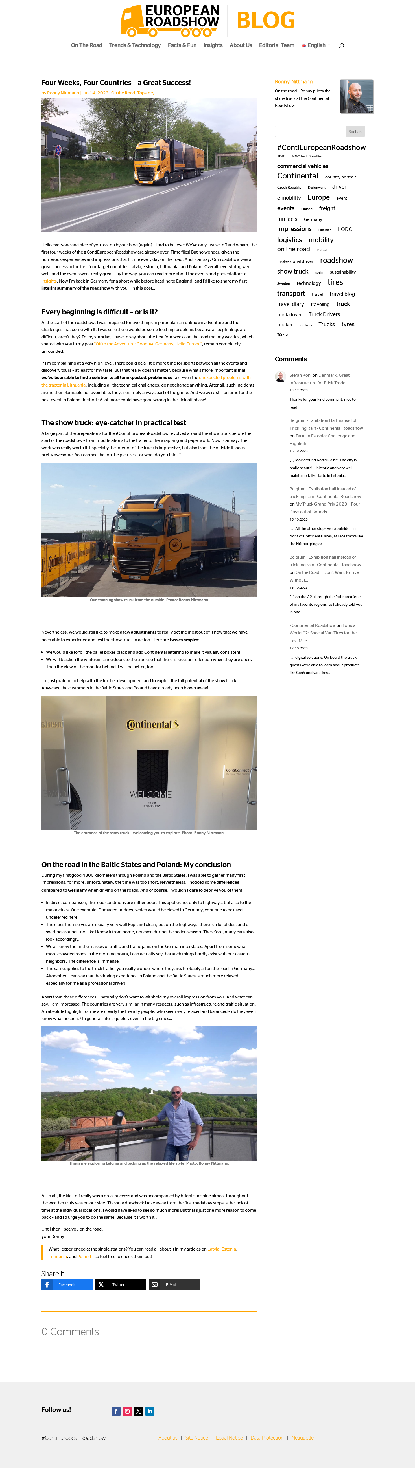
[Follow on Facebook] (116, 1411)
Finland (307, 208)
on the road (293, 248)
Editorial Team (276, 46)
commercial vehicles (302, 165)
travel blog (342, 293)
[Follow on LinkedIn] (149, 1411)
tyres (348, 324)
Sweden (283, 283)
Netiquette (303, 1438)
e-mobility (289, 197)
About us (168, 1438)
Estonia (229, 1249)
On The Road (86, 46)
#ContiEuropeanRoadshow (321, 147)
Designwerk (317, 187)
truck (343, 303)
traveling (320, 304)
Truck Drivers (324, 313)
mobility (321, 239)
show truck (293, 271)
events (285, 207)
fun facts (287, 218)
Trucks (326, 324)
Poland (84, 1256)
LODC (345, 228)
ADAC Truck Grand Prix (307, 156)
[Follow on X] (138, 1411)
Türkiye (283, 334)
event (342, 198)
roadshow (336, 259)
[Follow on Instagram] (127, 1411)
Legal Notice (229, 1438)
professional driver (295, 261)
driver (339, 186)
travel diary (290, 303)
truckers (305, 325)
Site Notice (196, 1438)
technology (309, 283)
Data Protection (267, 1438)
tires (335, 281)
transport (291, 293)
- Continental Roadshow (313, 625)
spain (319, 272)
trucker (284, 324)
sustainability (343, 272)
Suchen (355, 131)
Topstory (145, 93)
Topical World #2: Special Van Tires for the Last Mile (323, 632)
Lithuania (58, 1256)
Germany (313, 219)
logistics (289, 239)
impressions (294, 228)
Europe (319, 197)
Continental (297, 175)
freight (327, 207)
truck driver (289, 314)
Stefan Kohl (301, 375)
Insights (213, 46)
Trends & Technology (135, 46)
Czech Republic (289, 187)
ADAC (281, 156)
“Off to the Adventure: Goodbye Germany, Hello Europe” (148, 344)
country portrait (340, 177)
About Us (241, 46)
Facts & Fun (182, 46)
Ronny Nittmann (63, 93)
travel (317, 294)
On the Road (123, 93)
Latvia (213, 1249)
